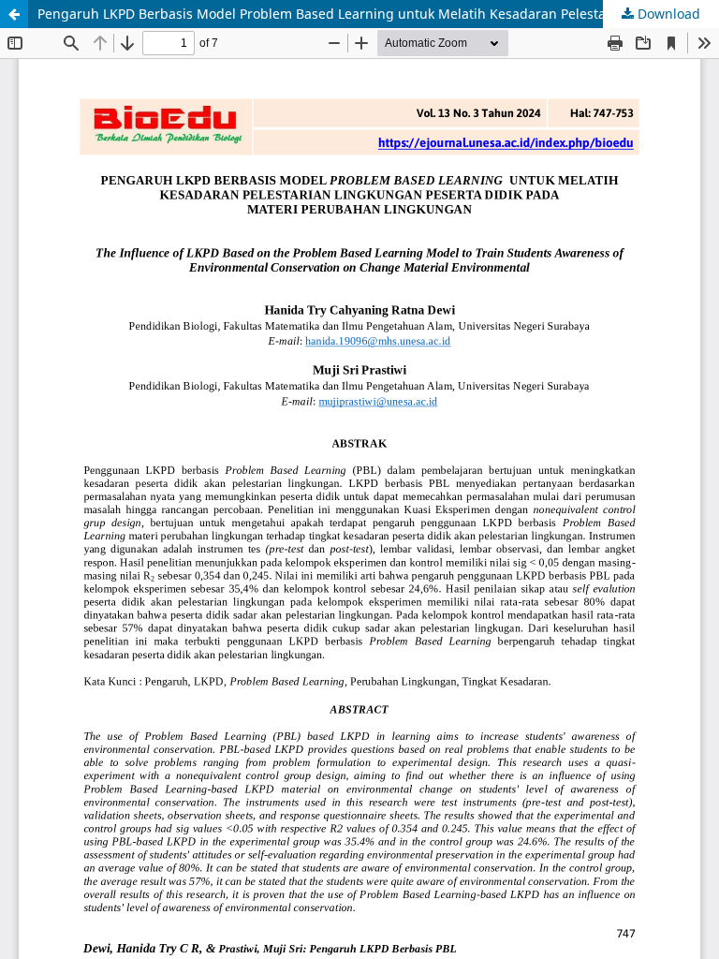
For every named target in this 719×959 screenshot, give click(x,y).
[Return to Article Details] (14, 14)
